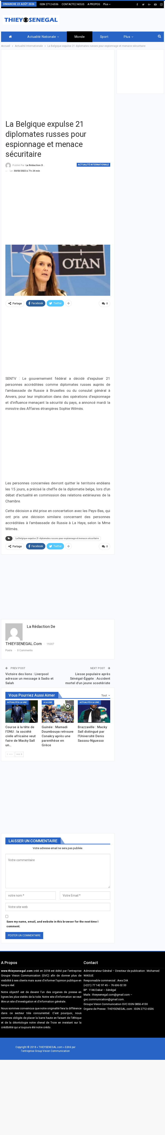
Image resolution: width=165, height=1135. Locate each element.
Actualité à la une (17, 702)
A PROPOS (93, 4)
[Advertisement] (113, 19)
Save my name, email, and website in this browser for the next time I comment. (52, 924)
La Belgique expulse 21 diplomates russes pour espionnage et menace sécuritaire (57, 538)
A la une (48, 702)
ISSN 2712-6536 (49, 4)
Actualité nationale (41, 37)
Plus (106, 4)
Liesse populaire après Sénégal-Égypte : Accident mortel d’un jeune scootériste (87, 678)
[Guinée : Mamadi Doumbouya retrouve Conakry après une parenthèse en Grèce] (58, 711)
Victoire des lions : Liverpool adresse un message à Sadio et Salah (29, 678)
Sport (104, 37)
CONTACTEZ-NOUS (73, 4)
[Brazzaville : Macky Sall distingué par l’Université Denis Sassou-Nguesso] (94, 711)
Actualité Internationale (93, 164)
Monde (80, 37)
